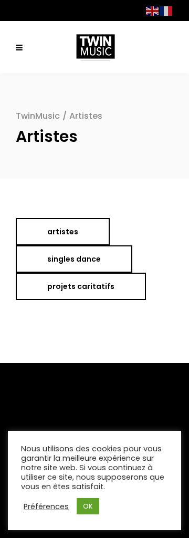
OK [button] (88, 506)
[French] (166, 10)
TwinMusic (38, 116)
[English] (153, 10)
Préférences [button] (46, 506)
